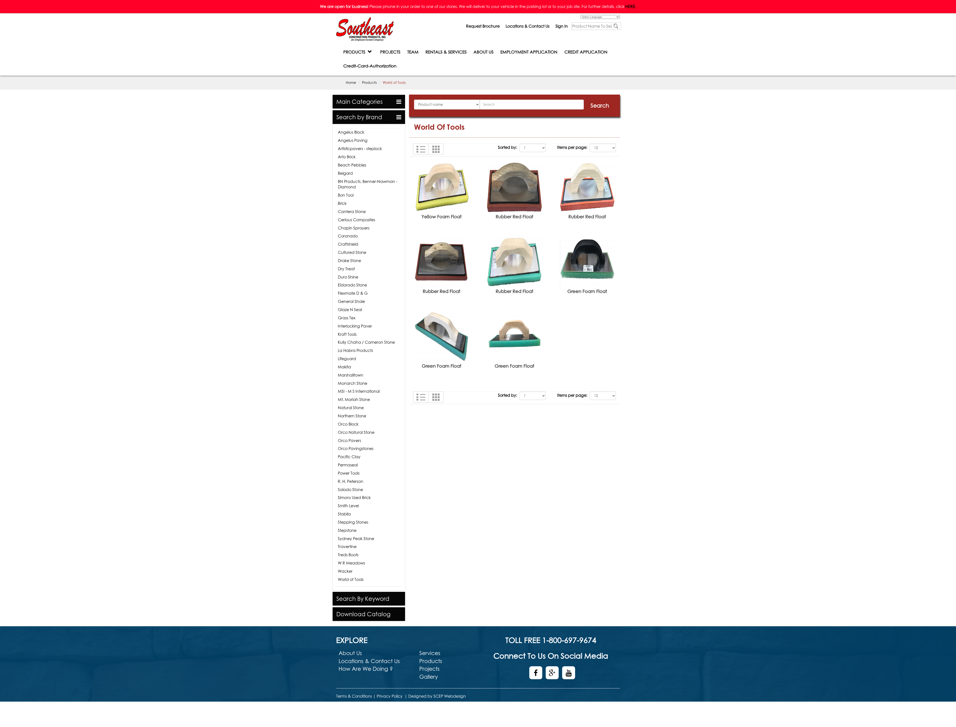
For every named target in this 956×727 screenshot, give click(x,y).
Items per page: (572, 147)
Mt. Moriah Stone (354, 399)
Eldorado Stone (352, 284)
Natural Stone (351, 407)
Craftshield (348, 244)
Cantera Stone (352, 211)
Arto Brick (347, 156)
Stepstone (347, 530)
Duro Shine (348, 277)
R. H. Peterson (350, 481)
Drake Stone (349, 260)
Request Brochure (483, 26)
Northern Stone (352, 415)
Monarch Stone (352, 383)
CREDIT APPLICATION (585, 52)
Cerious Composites (356, 219)
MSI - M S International (359, 391)
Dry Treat (346, 268)
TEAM (412, 52)
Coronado (348, 235)
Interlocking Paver (355, 326)
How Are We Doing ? (366, 669)
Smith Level (348, 505)
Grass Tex (347, 317)
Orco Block (348, 424)
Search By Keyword (362, 598)
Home (351, 82)
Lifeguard (347, 358)
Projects (429, 669)
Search (600, 105)
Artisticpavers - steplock (360, 148)
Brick (342, 203)
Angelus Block (351, 132)
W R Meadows (351, 562)
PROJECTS (390, 52)
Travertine (347, 546)
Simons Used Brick (354, 497)
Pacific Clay (349, 456)
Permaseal (348, 464)
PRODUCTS (355, 52)
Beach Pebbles (352, 165)
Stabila (344, 513)
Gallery (428, 676)
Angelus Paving (352, 140)
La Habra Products (355, 350)
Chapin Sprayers (353, 227)
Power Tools (348, 473)
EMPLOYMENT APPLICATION (528, 52)
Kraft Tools (347, 334)
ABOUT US (483, 52)
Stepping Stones (353, 522)
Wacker (345, 571)
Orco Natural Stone (356, 432)
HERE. (630, 6)
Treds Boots (348, 554)
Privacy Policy (390, 696)
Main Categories (359, 101)
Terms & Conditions (354, 696)
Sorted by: (507, 147)
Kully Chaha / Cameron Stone (366, 342)
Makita (344, 366)
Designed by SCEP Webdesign (437, 696)
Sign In (561, 26)
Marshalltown (350, 375)
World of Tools (350, 579)
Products (369, 82)
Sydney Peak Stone (356, 538)
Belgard (345, 173)
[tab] (369, 102)
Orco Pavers (349, 440)
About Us (350, 653)
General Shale (351, 301)
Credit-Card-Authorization (369, 65)
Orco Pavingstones (355, 448)
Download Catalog (363, 614)
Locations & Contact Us (527, 26)
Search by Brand (359, 117)
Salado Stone (350, 489)
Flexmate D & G (353, 293)
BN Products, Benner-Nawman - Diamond (367, 184)
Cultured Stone (352, 252)
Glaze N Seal (350, 309)
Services (429, 653)
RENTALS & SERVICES (446, 52)
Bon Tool (346, 195)
